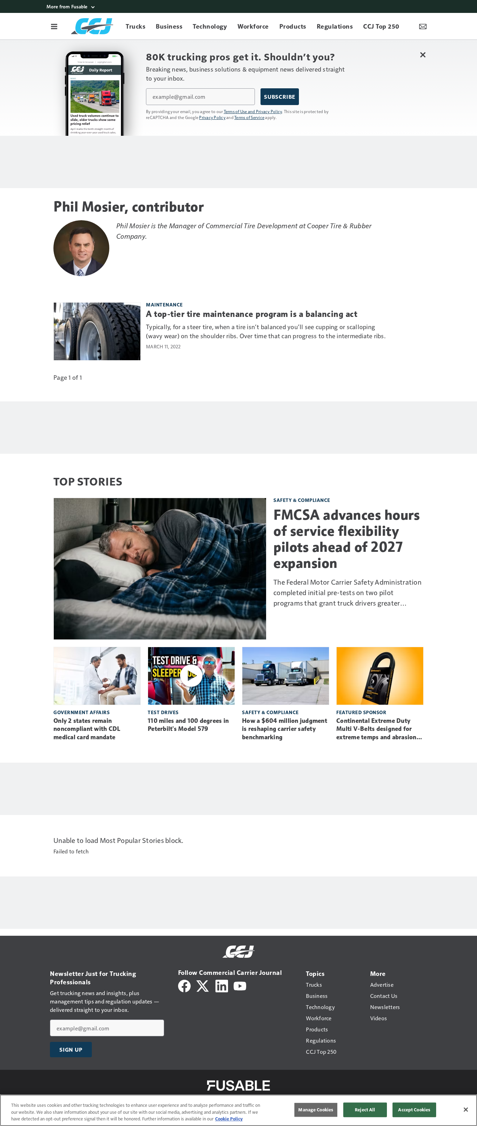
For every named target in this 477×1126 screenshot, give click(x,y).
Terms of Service (249, 117)
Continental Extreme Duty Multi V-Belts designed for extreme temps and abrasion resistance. (376, 729)
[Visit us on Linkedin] (221, 985)
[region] (238, 1110)
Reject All (365, 1109)
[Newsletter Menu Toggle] (423, 26)
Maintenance (164, 305)
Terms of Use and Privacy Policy (253, 111)
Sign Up (70, 1049)
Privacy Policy (212, 117)
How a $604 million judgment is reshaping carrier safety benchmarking (284, 729)
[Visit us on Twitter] (203, 985)
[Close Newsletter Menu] (422, 54)
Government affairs (81, 712)
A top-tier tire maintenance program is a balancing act (251, 314)
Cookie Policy (229, 1118)
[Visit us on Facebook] (184, 985)
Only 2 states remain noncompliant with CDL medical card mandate (86, 729)
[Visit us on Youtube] (240, 985)
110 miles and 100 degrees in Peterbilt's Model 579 (188, 725)
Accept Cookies (414, 1109)
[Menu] (54, 26)
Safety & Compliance (301, 500)
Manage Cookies (315, 1109)
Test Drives (163, 712)
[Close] (466, 1109)
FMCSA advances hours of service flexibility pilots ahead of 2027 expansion (346, 539)
